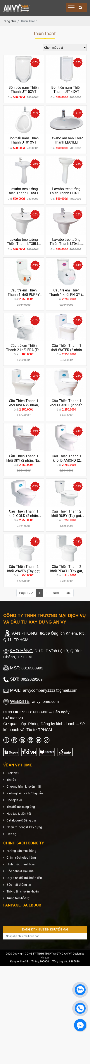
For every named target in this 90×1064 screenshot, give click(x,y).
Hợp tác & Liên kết (19, 813)
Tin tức (11, 780)
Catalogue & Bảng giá (21, 820)
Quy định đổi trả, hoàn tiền (24, 878)
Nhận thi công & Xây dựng (24, 827)
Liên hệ (11, 834)
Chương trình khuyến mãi (24, 786)
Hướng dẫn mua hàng (21, 851)
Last (68, 592)
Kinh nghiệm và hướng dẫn (25, 793)
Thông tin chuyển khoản (23, 891)
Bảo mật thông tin (19, 884)
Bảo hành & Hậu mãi (20, 871)
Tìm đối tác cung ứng (21, 807)
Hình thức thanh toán (21, 864)
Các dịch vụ (14, 800)
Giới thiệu (13, 773)
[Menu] (71, 7)
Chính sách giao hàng (21, 857)
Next (56, 592)
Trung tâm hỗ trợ (18, 898)
